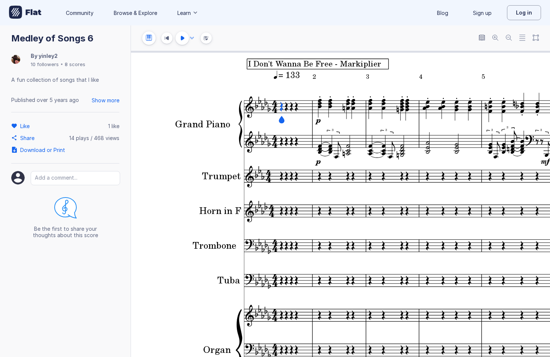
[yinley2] (15, 60)
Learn (184, 13)
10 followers (45, 64)
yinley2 (48, 56)
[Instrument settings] (149, 38)
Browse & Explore (135, 13)
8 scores (75, 64)
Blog (442, 13)
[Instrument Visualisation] (206, 38)
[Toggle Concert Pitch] (482, 38)
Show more (105, 100)
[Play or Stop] (182, 38)
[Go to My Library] (25, 13)
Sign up (482, 13)
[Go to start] (166, 38)
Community (80, 13)
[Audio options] (192, 38)
